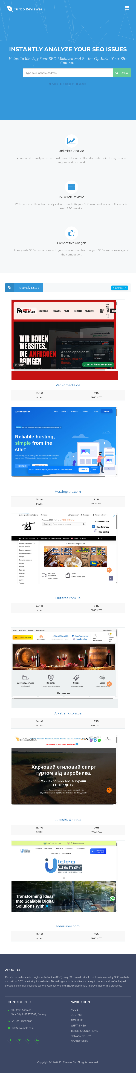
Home (74, 1009)
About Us (77, 1020)
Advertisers (79, 1041)
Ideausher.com (68, 926)
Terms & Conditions (84, 1031)
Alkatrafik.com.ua (68, 713)
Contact (77, 1015)
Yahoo (82, 83)
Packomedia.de (68, 385)
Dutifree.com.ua (68, 598)
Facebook (68, 83)
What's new (78, 1025)
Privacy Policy (81, 1036)
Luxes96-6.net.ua (68, 820)
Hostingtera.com (68, 492)
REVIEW (123, 73)
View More (118, 287)
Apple (54, 83)
